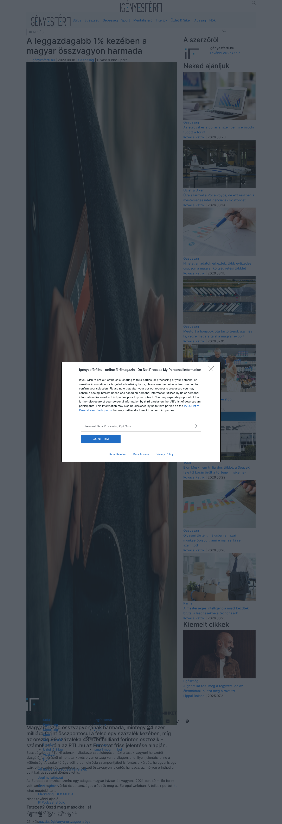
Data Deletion (118, 454)
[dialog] (141, 412)
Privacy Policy (164, 454)
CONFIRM (101, 438)
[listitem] (141, 426)
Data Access (141, 454)
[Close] (212, 370)
